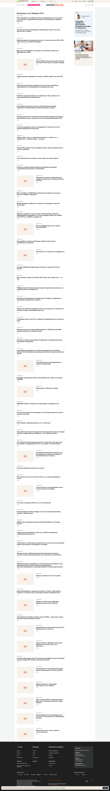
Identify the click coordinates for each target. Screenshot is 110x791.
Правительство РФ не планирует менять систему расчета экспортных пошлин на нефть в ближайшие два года (40, 309)
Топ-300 (50, 765)
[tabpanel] (83, 23)
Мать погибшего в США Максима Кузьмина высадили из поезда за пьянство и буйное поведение (39, 193)
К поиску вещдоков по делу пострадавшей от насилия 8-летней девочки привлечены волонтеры (38, 127)
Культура (36, 747)
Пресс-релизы (20, 757)
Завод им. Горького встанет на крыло (48, 576)
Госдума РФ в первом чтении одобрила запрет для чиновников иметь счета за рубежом (40, 148)
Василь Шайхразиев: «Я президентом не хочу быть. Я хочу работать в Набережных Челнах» (50, 716)
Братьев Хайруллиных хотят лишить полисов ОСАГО (48, 226)
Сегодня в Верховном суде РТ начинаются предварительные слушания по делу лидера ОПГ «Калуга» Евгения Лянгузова (40, 659)
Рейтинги (51, 755)
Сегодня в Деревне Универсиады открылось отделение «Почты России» (38, 267)
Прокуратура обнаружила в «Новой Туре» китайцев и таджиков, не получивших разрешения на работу (39, 299)
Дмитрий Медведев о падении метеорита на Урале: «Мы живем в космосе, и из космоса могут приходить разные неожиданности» (39, 591)
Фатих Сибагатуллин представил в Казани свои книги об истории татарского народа (50, 61)
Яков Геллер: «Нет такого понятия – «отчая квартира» (48, 731)
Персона (18, 753)
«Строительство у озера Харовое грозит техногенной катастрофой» (49, 488)
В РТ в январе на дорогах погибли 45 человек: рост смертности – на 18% (39, 278)
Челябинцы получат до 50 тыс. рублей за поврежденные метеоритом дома (40, 320)
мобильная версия (53, 774)
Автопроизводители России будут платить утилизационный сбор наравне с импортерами (38, 512)
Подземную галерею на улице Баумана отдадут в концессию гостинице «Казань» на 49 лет (50, 179)
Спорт (20, 747)
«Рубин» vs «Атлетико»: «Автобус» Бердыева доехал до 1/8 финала (47, 602)
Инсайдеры (51, 757)
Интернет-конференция (53, 750)
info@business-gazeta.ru (80, 755)
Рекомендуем (78, 52)
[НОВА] (33, 5)
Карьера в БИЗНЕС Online (22, 763)
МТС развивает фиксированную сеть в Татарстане (33, 423)
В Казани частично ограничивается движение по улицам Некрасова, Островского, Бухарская (39, 340)
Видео (34, 753)
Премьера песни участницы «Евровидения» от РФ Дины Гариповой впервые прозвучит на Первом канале (39, 330)
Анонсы (34, 750)
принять (105, 788)
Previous (76, 35)
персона (77, 12)
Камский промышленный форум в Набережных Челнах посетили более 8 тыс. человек (38, 30)
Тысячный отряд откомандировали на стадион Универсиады (48, 363)
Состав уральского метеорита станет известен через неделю (37, 158)
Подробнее (62, 787)
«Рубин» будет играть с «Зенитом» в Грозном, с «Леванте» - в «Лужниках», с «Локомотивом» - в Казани (37, 138)
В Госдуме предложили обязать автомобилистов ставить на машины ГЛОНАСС (40, 378)
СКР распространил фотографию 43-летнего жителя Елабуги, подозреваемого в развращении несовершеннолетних (37, 86)
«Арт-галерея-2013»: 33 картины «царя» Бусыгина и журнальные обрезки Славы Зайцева (49, 701)
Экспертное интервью (56, 747)
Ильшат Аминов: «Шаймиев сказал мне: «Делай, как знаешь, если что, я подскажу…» (49, 644)
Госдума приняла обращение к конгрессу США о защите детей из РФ (40, 76)
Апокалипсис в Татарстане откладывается (50, 251)
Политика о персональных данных (55, 780)
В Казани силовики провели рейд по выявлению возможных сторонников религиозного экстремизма (37, 168)
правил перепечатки (61, 784)
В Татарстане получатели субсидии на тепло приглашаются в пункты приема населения (40, 413)
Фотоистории (35, 757)
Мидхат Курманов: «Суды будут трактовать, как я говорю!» (46, 684)
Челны (73, 1)
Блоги (18, 755)
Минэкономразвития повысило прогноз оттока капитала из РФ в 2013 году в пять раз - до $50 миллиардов (40, 41)
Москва (80, 1)
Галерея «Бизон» (52, 763)
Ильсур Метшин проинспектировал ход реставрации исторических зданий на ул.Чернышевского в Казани (49, 454)
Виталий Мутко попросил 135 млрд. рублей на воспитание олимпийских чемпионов (36, 242)
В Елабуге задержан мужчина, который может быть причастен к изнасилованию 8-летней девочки (38, 96)
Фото (34, 755)
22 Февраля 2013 (20, 15)
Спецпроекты (52, 761)
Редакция (19, 761)
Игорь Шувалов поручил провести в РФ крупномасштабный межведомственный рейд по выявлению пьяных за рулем (36, 107)
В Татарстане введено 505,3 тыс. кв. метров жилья (34, 503)
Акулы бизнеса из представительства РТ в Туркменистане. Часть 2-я (50, 628)
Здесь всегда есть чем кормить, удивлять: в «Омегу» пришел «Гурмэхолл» (83, 56)
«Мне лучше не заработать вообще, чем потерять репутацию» (83, 23)
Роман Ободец (85, 16)
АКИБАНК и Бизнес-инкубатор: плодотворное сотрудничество (38, 403)
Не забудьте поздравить (54, 753)
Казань (18, 5)
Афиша (18, 750)
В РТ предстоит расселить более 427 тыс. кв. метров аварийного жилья (39, 477)
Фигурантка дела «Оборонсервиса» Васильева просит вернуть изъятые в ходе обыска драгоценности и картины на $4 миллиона (39, 554)
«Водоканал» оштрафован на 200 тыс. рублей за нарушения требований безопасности (37, 533)
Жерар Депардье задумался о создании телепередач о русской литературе (38, 204)
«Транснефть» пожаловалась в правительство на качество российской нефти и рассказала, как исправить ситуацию (40, 543)
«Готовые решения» (86, 17)
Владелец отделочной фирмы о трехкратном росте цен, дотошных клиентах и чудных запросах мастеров (83, 30)
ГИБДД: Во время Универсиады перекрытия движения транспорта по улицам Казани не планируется (40, 288)
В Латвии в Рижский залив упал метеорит (30, 468)
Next (91, 35)
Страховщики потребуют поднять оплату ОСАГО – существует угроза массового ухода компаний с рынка (40, 617)
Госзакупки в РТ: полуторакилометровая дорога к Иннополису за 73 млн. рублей (49, 669)
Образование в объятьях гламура (47, 388)
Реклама (35, 761)
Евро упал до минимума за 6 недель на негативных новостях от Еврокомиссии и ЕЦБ (38, 51)
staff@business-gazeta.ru (80, 765)
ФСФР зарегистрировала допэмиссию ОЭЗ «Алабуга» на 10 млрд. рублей (38, 522)
